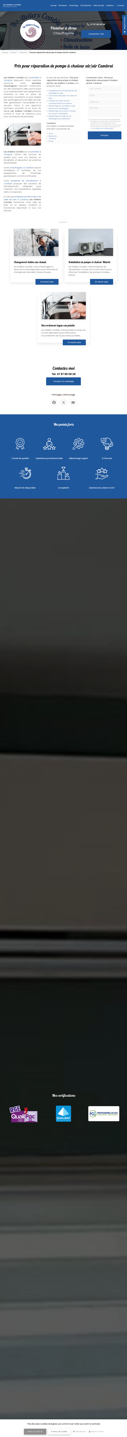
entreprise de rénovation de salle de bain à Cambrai (22, 198)
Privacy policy (97, 1431)
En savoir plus (47, 281)
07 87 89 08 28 (97, 24)
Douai (51, 141)
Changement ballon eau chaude (30, 262)
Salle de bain (98, 5)
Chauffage (73, 5)
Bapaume (53, 136)
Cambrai (23, 52)
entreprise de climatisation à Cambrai (22, 182)
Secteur (13, 52)
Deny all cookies (59, 1431)
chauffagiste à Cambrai (22, 167)
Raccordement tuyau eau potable (58, 325)
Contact (120, 5)
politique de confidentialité (103, 129)
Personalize (80, 1431)
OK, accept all (36, 1431)
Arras (51, 133)
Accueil (54, 5)
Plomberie (63, 5)
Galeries (109, 5)
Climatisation (85, 5)
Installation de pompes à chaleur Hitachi (89, 262)
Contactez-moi (96, 33)
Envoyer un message (63, 381)
